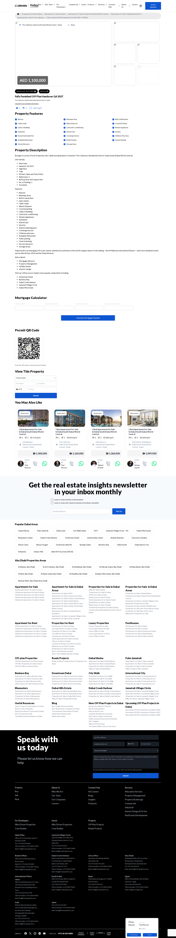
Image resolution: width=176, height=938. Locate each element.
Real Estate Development (136, 815)
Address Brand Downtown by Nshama (103, 719)
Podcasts (92, 803)
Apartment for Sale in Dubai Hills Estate (66, 691)
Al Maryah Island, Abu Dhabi (110, 567)
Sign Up (119, 511)
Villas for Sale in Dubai (97, 590)
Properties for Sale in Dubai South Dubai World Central (142, 597)
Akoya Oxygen (42, 545)
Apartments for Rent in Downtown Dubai (67, 676)
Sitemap (100, 932)
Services (101, 5)
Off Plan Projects (96, 824)
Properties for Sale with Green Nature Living (142, 608)
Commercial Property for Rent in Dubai (66, 644)
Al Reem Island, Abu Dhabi (51, 574)
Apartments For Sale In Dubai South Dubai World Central (88, 14)
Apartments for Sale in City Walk (101, 684)
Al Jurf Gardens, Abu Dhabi (53, 567)
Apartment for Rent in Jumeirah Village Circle (142, 694)
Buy (39, 5)
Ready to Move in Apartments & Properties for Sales (69, 662)
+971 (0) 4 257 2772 (60, 866)
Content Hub (111, 6)
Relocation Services (133, 791)
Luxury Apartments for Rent (99, 634)
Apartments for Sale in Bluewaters (28, 694)
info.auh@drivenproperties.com (138, 869)
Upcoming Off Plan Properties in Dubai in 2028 (142, 715)
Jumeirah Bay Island (95, 538)
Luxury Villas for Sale (96, 631)
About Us (123, 6)
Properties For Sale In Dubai (32, 14)
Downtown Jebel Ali (64, 545)
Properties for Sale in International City (140, 684)
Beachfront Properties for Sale (136, 603)
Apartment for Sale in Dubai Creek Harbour (105, 691)
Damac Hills (38, 552)
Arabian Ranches (117, 538)
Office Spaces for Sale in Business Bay (29, 684)
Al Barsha (22, 552)
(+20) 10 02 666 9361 (134, 884)
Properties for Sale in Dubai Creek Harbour (104, 696)
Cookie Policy (109, 933)
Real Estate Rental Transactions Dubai (29, 711)
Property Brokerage (134, 799)
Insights (91, 799)
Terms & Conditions (81, 933)
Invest (84, 5)
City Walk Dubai (79, 531)
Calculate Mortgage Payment (88, 318)
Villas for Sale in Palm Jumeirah (136, 669)
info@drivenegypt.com (136, 889)
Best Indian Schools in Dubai (62, 706)
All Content (93, 791)
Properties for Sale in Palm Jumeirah (138, 666)
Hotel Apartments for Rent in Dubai (65, 639)
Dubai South (122, 545)
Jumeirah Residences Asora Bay (100, 714)
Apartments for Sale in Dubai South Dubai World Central (67, 607)
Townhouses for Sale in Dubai (100, 592)
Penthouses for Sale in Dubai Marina (138, 634)
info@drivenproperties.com (27, 849)
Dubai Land (60, 531)
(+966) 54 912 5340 (60, 884)
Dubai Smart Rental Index (61, 714)
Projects (91, 5)
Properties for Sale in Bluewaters (27, 699)
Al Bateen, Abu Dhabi (26, 567)
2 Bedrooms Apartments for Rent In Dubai (31, 631)
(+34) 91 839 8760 (96, 884)
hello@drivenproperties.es (100, 889)
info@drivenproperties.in (26, 924)
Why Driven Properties (25, 824)
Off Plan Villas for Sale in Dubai (26, 666)
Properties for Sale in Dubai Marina (138, 593)
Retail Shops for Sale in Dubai (99, 602)
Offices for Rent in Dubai (61, 641)
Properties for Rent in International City (140, 679)
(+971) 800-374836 (32, 846)
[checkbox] (52, 500)
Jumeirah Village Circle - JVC (117, 531)
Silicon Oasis (23, 545)
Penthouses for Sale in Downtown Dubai (140, 631)
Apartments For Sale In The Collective (30, 18)
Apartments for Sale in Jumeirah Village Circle (69, 616)
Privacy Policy (92, 933)
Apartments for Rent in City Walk (101, 681)
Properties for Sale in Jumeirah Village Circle (141, 601)
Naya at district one (96, 711)
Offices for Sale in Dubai (98, 595)
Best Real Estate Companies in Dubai (65, 709)
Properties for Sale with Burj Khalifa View (140, 606)
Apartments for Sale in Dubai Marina (65, 601)
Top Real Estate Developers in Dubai (28, 716)
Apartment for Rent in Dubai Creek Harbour (105, 694)
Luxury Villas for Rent (97, 636)
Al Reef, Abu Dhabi (25, 574)
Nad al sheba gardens (97, 709)
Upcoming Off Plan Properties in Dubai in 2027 (142, 712)
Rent (51, 5)
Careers (135, 5)
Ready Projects (95, 828)
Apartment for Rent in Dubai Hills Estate (67, 694)
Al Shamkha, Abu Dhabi (78, 574)
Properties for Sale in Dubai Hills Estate (66, 696)
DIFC (96, 531)
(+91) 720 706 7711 (23, 918)
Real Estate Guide (58, 716)
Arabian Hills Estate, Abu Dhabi (107, 574)
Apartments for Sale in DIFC (62, 593)
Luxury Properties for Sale (98, 626)
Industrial (129, 807)
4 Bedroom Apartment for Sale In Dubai (29, 600)
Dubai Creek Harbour (48, 538)
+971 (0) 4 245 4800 (23, 843)
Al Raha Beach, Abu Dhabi (139, 567)
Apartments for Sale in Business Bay (28, 676)
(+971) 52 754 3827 (60, 905)
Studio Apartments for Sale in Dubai (28, 590)
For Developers (61, 6)
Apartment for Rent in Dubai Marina (102, 664)
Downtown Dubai (72, 538)
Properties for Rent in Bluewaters (27, 696)
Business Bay (104, 545)
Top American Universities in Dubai (65, 711)
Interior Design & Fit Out (136, 811)
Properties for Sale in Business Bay (28, 681)
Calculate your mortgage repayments (27, 104)
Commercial (73, 5)
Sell (46, 5)
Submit (36, 396)
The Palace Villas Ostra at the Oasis (102, 726)
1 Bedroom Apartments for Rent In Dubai (30, 629)
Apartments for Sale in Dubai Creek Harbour (68, 598)
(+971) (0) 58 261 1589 (24, 893)
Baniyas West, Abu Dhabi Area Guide (32, 581)
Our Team (56, 795)
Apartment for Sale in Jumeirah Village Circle (142, 691)
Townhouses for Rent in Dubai (63, 636)
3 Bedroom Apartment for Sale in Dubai (29, 597)
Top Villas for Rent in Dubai (62, 634)
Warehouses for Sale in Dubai (100, 605)
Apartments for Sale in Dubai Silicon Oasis (67, 603)
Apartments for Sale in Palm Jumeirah (66, 619)
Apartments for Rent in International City (140, 676)
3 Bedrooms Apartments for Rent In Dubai (31, 634)
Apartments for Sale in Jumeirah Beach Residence (66, 612)
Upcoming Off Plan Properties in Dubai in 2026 (142, 710)
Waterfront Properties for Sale (136, 613)
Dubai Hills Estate (143, 531)
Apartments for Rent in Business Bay (29, 679)
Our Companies (59, 799)
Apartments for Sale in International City (140, 681)
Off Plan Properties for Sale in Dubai (28, 664)
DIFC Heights (94, 721)
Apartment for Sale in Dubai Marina (102, 661)
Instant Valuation (153, 6)
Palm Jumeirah (42, 531)
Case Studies (21, 828)
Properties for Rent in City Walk (64, 631)
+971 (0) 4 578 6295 (60, 845)
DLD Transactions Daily (23, 714)
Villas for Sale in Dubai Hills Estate (64, 699)
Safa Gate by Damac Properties (100, 716)
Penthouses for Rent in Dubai (63, 626)
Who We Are (57, 791)
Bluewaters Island (25, 538)
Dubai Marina (23, 531)
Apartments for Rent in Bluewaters (28, 691)
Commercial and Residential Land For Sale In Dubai (105, 611)
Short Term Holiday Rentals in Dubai (65, 654)
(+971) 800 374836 (32, 895)
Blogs (90, 795)
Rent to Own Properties (24, 709)
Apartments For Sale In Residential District (126, 14)
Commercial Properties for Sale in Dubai (103, 607)
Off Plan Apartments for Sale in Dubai (29, 661)
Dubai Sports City (142, 545)
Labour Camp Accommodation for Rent (29, 706)
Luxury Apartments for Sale (99, 629)
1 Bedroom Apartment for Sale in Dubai (29, 592)
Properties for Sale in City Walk (100, 679)
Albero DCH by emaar (97, 724)
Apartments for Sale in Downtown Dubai (67, 596)
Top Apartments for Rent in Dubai (64, 629)
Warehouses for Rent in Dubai (63, 646)
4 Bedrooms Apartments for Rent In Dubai (31, 636)
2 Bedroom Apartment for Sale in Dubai (29, 595)
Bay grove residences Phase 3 (100, 706)
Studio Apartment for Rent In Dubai (28, 626)
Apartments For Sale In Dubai (54, 14)
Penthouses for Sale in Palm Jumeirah (139, 636)
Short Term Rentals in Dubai (62, 651)
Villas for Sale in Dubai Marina (99, 669)
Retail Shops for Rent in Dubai (63, 649)
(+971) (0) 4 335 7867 (98, 863)
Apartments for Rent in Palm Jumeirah (139, 664)
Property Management (135, 795)
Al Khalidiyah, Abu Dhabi (81, 567)
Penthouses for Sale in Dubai (99, 597)
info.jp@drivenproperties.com (64, 910)
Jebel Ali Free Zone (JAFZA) (62, 552)
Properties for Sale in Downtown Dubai (66, 684)
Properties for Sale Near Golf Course (139, 611)
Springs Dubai (85, 545)
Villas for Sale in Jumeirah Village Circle (139, 699)
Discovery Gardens (139, 538)
